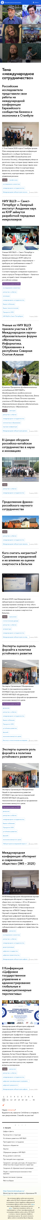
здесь (32, 1204)
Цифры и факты (8, 1131)
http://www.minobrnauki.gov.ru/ (13, 1191)
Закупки (6, 1149)
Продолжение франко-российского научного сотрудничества (17, 505)
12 (11, 1100)
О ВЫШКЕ (7, 1128)
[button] (15, 1125)
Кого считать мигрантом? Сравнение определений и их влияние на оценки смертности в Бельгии (19, 558)
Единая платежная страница (12, 1177)
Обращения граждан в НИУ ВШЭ (14, 1152)
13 (15, 1100)
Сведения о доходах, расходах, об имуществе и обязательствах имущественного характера (19, 1164)
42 (34, 1100)
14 (19, 1100)
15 (23, 1100)
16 (26, 1100)
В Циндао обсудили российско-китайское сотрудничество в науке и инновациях (18, 445)
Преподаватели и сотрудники (13, 1142)
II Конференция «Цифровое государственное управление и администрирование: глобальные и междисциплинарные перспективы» (16, 981)
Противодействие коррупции (13, 1159)
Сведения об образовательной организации (18, 1168)
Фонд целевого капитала (11, 1156)
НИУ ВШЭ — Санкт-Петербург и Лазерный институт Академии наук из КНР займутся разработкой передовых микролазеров (19, 210)
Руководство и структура (12, 1135)
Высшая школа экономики (13, 2)
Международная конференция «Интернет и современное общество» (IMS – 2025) (19, 858)
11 (8, 1100)
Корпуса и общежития (10, 1145)
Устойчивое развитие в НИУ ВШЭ (14, 1138)
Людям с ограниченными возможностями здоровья (17, 1173)
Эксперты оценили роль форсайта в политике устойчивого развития (19, 649)
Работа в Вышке (8, 1181)
